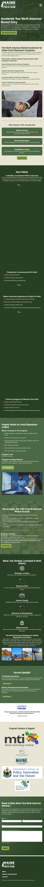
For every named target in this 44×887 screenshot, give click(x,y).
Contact (5, 877)
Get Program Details (9, 33)
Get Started (22, 158)
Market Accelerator (9, 874)
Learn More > (7, 683)
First (2, 819)
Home (4, 871)
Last (23, 819)
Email (4, 824)
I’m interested (8, 467)
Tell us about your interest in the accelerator (11, 830)
